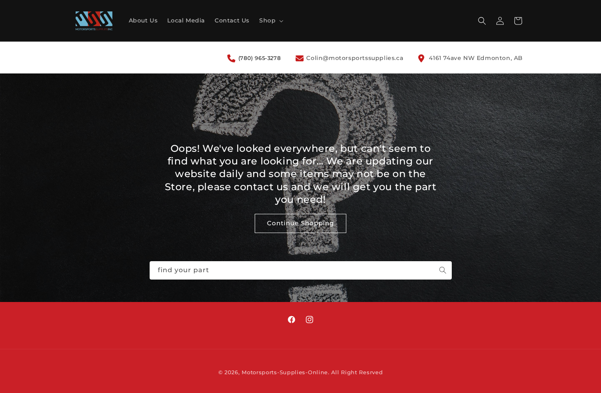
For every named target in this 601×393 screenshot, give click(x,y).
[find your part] (443, 270)
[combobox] (301, 270)
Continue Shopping (300, 223)
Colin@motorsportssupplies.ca (354, 58)
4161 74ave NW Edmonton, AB (475, 58)
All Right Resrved (357, 372)
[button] (270, 20)
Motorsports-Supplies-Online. (286, 372)
